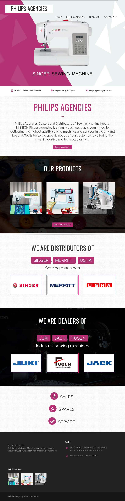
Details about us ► (62, 147)
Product (94, 17)
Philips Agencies (75, 17)
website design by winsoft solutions (23, 496)
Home (58, 17)
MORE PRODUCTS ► (62, 225)
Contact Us (110, 17)
